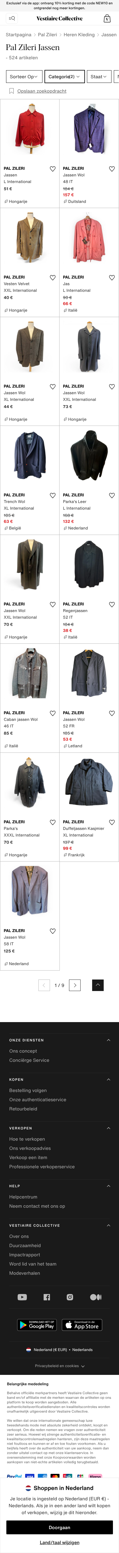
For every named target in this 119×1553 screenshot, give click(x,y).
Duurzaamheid (25, 1245)
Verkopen (20, 1128)
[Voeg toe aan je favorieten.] (52, 168)
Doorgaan (59, 1527)
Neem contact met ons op (37, 1206)
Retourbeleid (23, 1108)
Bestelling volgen (28, 1090)
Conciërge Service (29, 1060)
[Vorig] (44, 985)
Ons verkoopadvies (30, 1148)
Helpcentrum (23, 1196)
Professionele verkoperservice (42, 1166)
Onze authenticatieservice (37, 1099)
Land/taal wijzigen (59, 1542)
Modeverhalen (24, 1273)
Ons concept (23, 1050)
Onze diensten (26, 1040)
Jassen (109, 34)
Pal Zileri (47, 34)
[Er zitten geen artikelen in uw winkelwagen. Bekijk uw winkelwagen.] (107, 18)
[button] (107, 18)
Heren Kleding (79, 34)
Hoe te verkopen (27, 1138)
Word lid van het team (33, 1263)
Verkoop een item (28, 1157)
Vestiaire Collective (34, 1225)
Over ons (19, 1236)
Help (14, 1186)
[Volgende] (75, 985)
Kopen (16, 1079)
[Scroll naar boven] (98, 985)
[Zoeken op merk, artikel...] (12, 18)
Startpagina (18, 34)
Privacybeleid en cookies (57, 1366)
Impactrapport (24, 1254)
